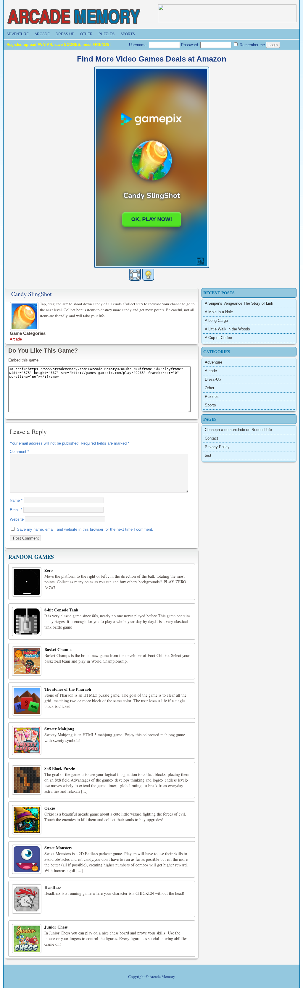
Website (17, 519)
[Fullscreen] (135, 275)
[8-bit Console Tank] (26, 621)
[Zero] (26, 582)
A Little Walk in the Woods (227, 329)
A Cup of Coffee (218, 337)
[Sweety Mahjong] (26, 740)
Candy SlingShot (31, 294)
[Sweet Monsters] (26, 859)
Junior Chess (55, 927)
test (208, 455)
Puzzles (107, 34)
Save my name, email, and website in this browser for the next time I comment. (85, 529)
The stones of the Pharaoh (67, 689)
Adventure (18, 34)
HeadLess (52, 887)
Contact (211, 438)
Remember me (251, 45)
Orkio (49, 808)
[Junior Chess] (26, 938)
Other (86, 34)
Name (16, 500)
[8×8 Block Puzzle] (26, 780)
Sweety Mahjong (59, 729)
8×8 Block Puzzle (59, 768)
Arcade (42, 34)
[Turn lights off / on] (148, 275)
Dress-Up (65, 34)
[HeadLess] (26, 899)
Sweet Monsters (58, 848)
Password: (190, 45)
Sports (127, 34)
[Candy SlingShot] (25, 315)
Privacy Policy (217, 447)
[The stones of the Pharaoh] (26, 701)
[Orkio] (26, 819)
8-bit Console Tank (61, 610)
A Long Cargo (216, 320)
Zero (48, 570)
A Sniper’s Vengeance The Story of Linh (239, 303)
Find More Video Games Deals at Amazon (151, 58)
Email (16, 510)
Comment (19, 451)
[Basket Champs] (26, 661)
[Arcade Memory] (74, 17)
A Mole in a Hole (219, 312)
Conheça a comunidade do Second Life (238, 429)
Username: (139, 45)
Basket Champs (58, 649)
